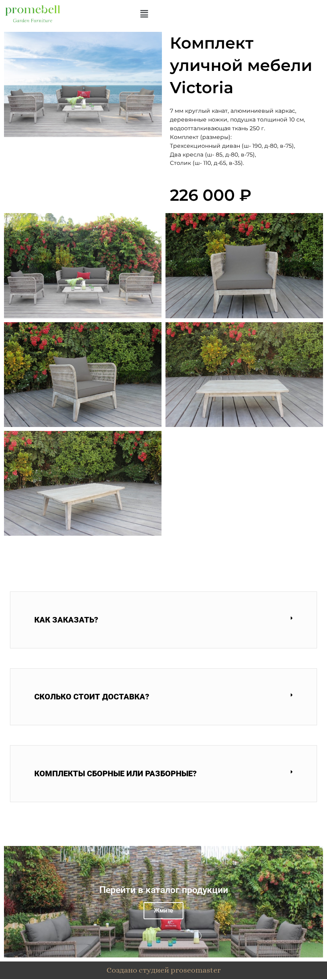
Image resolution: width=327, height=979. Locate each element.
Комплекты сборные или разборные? (115, 773)
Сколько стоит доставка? (91, 696)
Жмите (163, 910)
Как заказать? (66, 620)
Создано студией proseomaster (163, 970)
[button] (144, 13)
